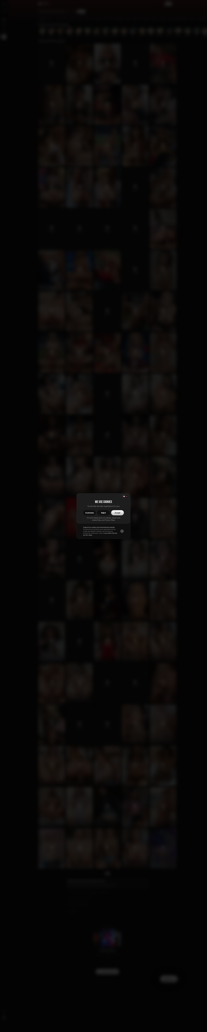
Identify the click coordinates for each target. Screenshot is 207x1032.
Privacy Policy (110, 520)
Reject (103, 513)
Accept (117, 513)
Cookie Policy (96, 520)
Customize (89, 513)
